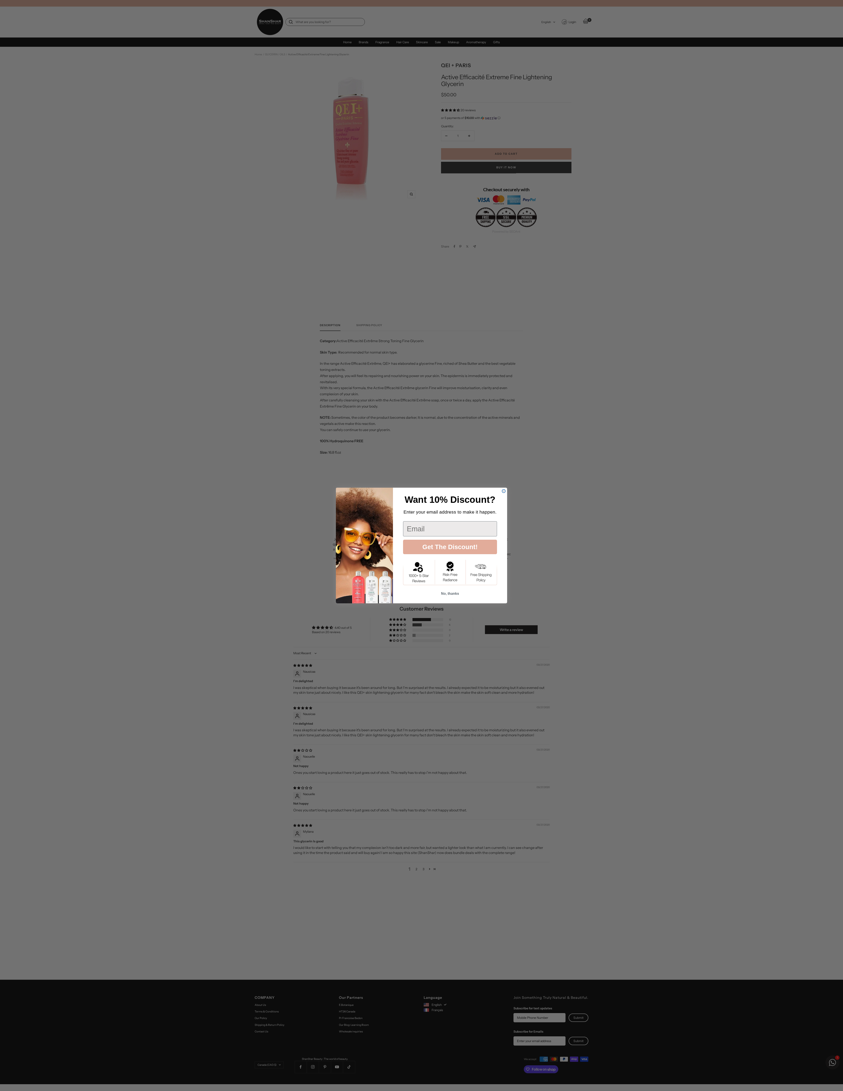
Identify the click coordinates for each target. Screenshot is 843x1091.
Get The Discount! (450, 546)
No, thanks (450, 593)
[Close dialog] (503, 491)
